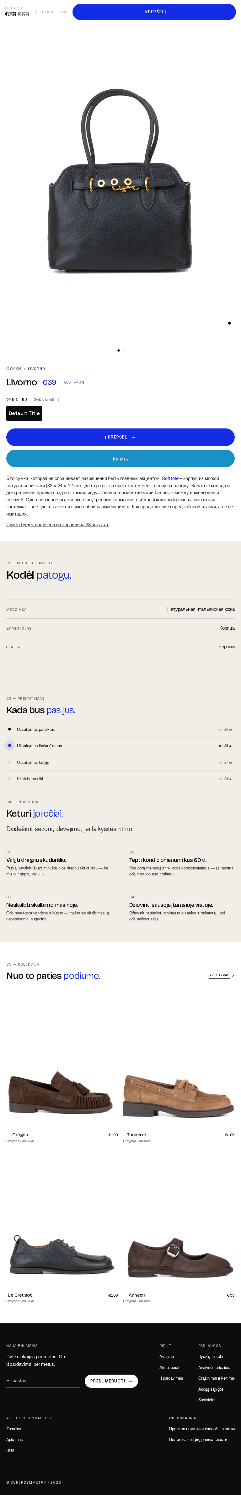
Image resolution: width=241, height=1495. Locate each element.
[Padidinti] (229, 323)
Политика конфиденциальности (198, 1439)
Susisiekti (206, 1400)
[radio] (24, 413)
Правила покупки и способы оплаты (202, 1429)
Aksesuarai (169, 1367)
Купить (120, 458)
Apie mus (14, 1439)
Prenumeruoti (111, 1381)
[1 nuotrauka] (118, 350)
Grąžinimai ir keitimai (216, 1378)
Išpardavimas (171, 1378)
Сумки (13, 369)
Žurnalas (13, 1429)
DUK (10, 1450)
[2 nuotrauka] (123, 350)
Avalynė (166, 1356)
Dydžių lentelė (46, 399)
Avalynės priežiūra (214, 1367)
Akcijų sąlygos (211, 1389)
